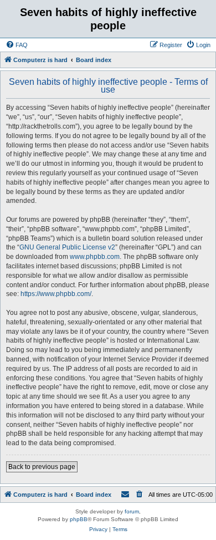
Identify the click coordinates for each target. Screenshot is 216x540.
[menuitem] (17, 45)
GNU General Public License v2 (67, 247)
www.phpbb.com (95, 257)
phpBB (79, 519)
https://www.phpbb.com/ (55, 294)
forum (132, 511)
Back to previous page (41, 467)
